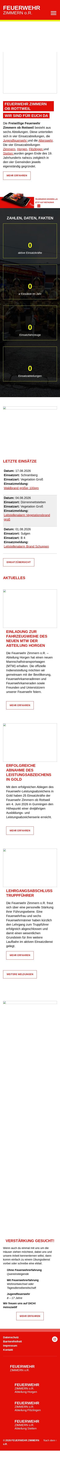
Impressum (10, 1345)
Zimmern (9, 149)
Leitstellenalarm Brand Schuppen (26, 546)
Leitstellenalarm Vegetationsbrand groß (27, 517)
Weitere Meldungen (20, 974)
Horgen (22, 149)
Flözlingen (36, 149)
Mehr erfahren (17, 175)
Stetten (8, 153)
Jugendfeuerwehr (15, 140)
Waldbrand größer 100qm (21, 488)
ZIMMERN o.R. (21, 10)
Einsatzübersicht (19, 562)
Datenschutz (11, 1337)
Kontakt (8, 1349)
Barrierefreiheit (12, 1341)
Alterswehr (45, 140)
